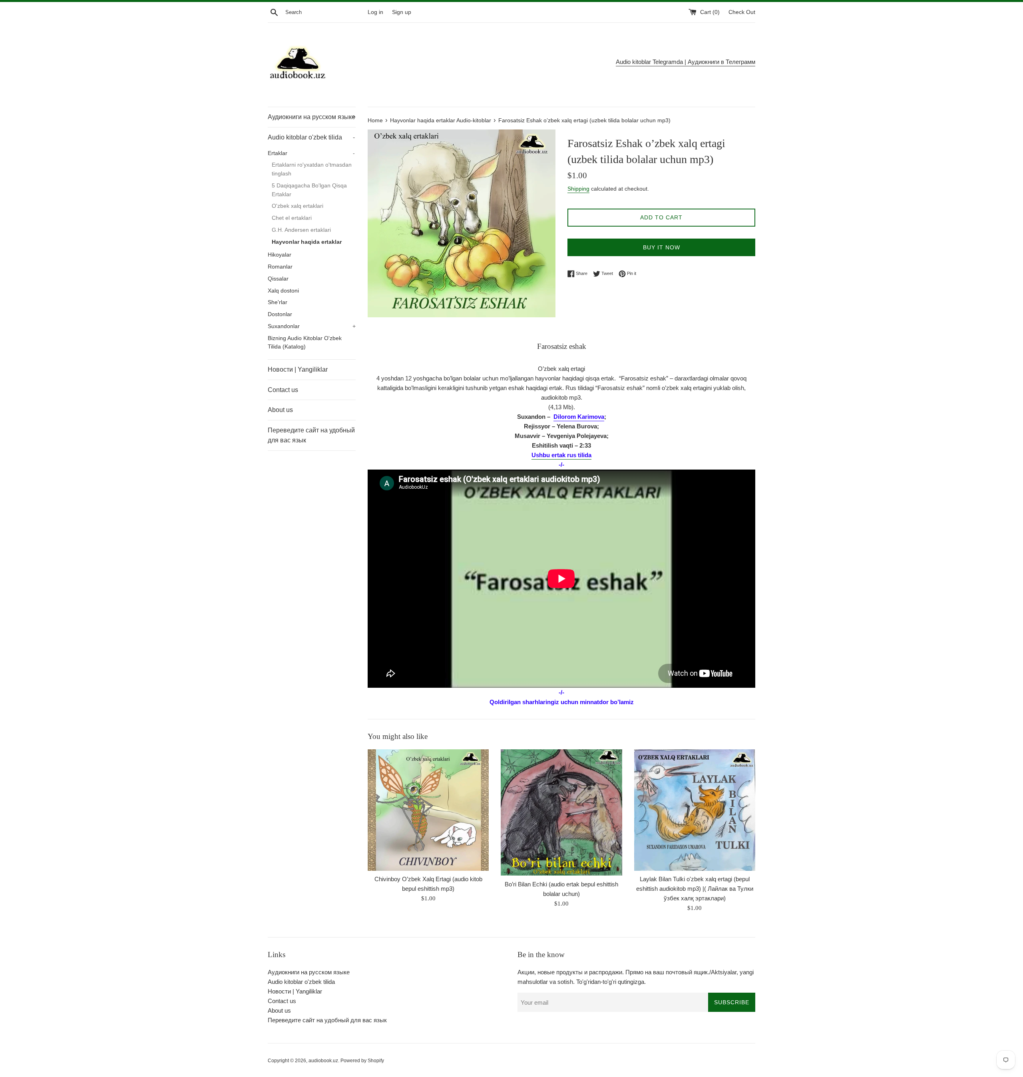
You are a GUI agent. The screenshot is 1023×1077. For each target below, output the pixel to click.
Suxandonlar (312, 326)
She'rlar (277, 302)
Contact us (283, 389)
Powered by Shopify (362, 1060)
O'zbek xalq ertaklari (297, 206)
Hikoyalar (279, 255)
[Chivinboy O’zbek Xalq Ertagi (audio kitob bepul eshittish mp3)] (428, 809)
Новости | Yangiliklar (298, 369)
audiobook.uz (323, 1060)
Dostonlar (280, 314)
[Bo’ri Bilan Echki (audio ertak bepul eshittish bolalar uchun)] (561, 812)
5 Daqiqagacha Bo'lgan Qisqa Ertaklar (309, 190)
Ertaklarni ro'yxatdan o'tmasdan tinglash (312, 169)
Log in (375, 12)
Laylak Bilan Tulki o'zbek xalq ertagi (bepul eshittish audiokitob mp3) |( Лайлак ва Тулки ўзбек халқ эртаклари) (694, 889)
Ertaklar (311, 153)
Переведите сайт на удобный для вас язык (311, 435)
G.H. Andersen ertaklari (301, 230)
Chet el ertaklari (292, 218)
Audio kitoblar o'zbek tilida (311, 137)
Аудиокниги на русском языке (312, 116)
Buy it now (661, 247)
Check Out (741, 12)
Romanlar (280, 267)
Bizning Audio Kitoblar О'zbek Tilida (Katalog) (305, 342)
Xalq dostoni (283, 291)
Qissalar (278, 279)
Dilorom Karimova (578, 416)
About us (280, 409)
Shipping (578, 188)
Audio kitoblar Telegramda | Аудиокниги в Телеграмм (685, 61)
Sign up (401, 12)
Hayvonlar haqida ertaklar (307, 242)
